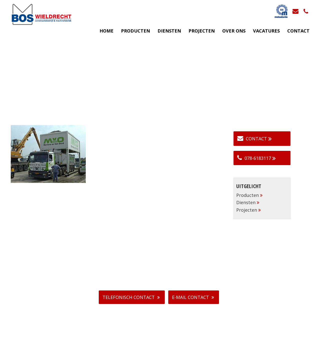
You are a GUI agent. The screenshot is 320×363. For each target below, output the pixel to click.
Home (107, 31)
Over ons (234, 31)
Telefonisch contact (128, 297)
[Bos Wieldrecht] (41, 14)
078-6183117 (257, 158)
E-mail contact (190, 297)
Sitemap (189, 357)
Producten (135, 31)
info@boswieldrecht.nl (163, 272)
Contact (298, 31)
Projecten (201, 31)
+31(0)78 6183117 (162, 266)
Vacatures (266, 31)
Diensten (169, 31)
